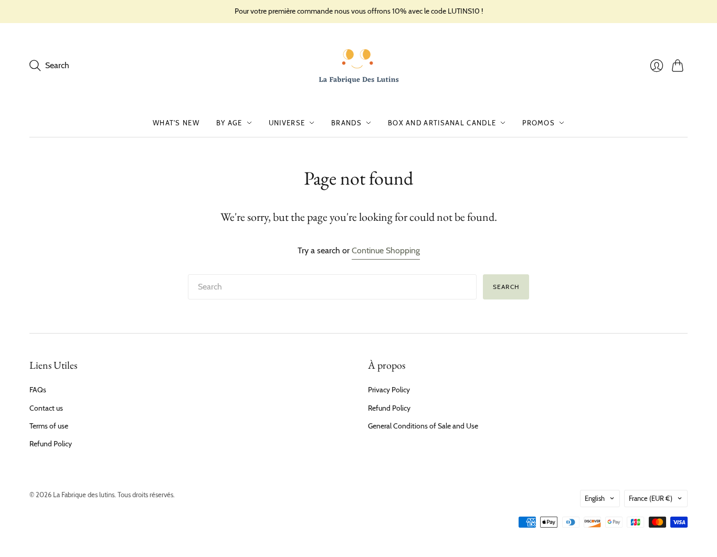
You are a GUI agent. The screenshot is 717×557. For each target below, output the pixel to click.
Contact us (46, 408)
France (650, 498)
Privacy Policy (389, 389)
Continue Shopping (386, 250)
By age (229, 123)
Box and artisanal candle (442, 123)
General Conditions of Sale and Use (423, 426)
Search (506, 287)
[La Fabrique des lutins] (358, 65)
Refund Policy (50, 443)
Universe (287, 123)
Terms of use (48, 426)
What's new (176, 123)
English (595, 498)
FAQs (37, 389)
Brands (346, 123)
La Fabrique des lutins (83, 494)
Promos (538, 123)
